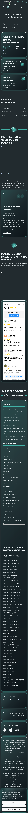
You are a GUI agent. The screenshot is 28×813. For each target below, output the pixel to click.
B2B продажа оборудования (12, 520)
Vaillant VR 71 (7, 677)
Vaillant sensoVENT (9, 665)
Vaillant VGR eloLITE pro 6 (11, 624)
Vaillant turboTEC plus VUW (11, 563)
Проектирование (8, 491)
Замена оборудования (10, 517)
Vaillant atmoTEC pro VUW (11, 569)
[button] (18, 2)
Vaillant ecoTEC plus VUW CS (12, 589)
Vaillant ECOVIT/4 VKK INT (11, 610)
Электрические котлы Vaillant (12, 412)
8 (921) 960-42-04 (14, 17)
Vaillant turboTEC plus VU (11, 584)
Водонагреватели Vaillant (11, 418)
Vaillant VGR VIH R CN (9, 651)
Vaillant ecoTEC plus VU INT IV (12, 598)
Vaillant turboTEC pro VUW (11, 560)
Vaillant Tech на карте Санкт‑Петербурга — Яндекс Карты (14, 379)
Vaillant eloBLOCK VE (9, 619)
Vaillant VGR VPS (8, 657)
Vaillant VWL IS (7, 633)
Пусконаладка (7, 509)
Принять (14, 802)
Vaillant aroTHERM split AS (11, 627)
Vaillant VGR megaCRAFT (10, 613)
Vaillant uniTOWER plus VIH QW (12, 639)
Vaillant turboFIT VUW (9, 566)
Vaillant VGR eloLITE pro (10, 622)
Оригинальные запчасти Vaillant (13, 429)
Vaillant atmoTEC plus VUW (11, 572)
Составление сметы (9, 494)
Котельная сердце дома (10, 477)
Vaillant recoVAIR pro (9, 659)
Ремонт (5, 515)
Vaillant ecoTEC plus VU (10, 601)
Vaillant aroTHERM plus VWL (11, 636)
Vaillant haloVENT (8, 668)
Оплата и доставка (9, 451)
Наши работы (7, 468)
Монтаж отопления (9, 497)
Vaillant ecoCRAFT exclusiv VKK (13, 604)
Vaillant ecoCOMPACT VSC (11, 616)
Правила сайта (7, 460)
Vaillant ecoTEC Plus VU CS (11, 595)
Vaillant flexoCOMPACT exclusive (13, 648)
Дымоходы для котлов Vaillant (13, 440)
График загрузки (8, 480)
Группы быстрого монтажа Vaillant (14, 437)
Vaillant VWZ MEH (8, 642)
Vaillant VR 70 (7, 674)
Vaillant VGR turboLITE (10, 575)
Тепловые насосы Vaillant (11, 415)
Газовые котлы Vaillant (10, 409)
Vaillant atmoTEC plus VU (10, 581)
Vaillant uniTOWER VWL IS (11, 630)
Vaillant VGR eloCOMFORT (11, 686)
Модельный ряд (11, 556)
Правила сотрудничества (11, 483)
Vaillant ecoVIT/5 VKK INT (10, 607)
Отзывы (5, 457)
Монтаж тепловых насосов (11, 500)
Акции (5, 474)
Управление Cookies (14, 809)
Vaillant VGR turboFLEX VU (11, 587)
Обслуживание (7, 512)
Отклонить (14, 805)
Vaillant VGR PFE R (8, 654)
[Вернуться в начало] (14, 7)
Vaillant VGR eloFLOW (9, 683)
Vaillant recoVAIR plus (9, 662)
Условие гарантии (8, 454)
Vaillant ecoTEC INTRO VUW (11, 592)
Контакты (6, 471)
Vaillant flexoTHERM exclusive (12, 645)
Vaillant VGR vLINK (8, 671)
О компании (6, 448)
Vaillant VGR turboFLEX (10, 578)
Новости (5, 465)
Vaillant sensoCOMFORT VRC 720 (13, 680)
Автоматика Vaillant (9, 426)
